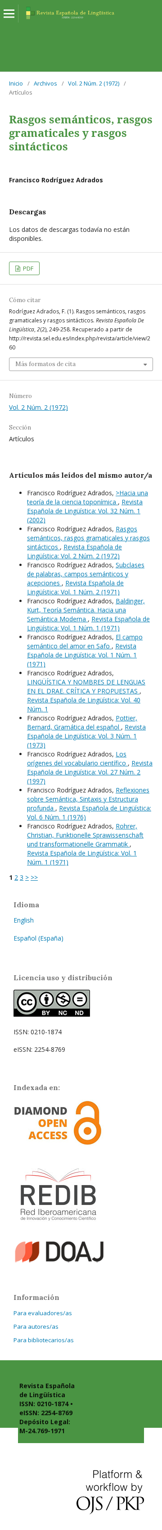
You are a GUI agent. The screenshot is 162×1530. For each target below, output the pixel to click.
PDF (27, 268)
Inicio (16, 83)
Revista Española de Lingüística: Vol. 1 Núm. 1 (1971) (88, 623)
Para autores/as (36, 1326)
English (24, 920)
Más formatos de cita (45, 364)
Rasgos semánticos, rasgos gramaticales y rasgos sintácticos (88, 538)
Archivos (45, 83)
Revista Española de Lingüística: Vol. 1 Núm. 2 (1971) (75, 587)
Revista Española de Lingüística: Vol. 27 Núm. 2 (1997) (90, 772)
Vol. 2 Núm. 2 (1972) (93, 83)
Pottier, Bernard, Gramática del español (82, 722)
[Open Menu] (9, 14)
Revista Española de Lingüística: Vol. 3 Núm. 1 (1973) (86, 736)
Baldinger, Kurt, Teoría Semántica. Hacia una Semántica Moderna (86, 610)
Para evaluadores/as (43, 1313)
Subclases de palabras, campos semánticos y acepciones (85, 574)
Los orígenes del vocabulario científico (77, 758)
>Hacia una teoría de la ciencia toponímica (87, 497)
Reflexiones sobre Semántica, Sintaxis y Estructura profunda (88, 799)
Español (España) (38, 938)
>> (34, 877)
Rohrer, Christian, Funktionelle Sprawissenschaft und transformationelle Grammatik (85, 835)
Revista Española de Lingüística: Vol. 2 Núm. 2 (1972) (74, 551)
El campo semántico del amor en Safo (85, 641)
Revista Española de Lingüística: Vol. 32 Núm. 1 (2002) (85, 511)
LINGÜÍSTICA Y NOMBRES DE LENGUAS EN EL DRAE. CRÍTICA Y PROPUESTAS (86, 686)
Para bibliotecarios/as (44, 1340)
